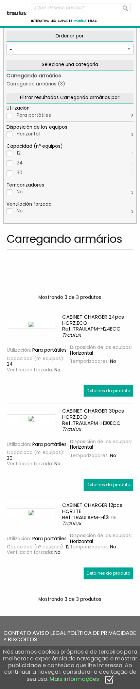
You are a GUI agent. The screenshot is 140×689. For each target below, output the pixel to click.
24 (75, 163)
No (75, 192)
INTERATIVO (40, 20)
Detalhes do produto (108, 391)
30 (75, 173)
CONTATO (17, 633)
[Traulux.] (17, 13)
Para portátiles (75, 115)
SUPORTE (64, 20)
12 (75, 153)
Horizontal (75, 134)
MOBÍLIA (79, 20)
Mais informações (74, 679)
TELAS (92, 20)
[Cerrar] (109, 679)
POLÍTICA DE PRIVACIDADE (101, 633)
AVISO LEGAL (49, 633)
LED (53, 20)
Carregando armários (33, 75)
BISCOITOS (22, 639)
